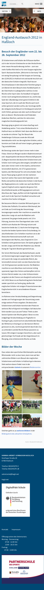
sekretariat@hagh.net (10, 474)
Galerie (18, 367)
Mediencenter (35, 367)
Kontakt (5, 529)
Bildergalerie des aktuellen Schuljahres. (17, 434)
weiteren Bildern (24, 430)
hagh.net (5, 479)
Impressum (16, 529)
